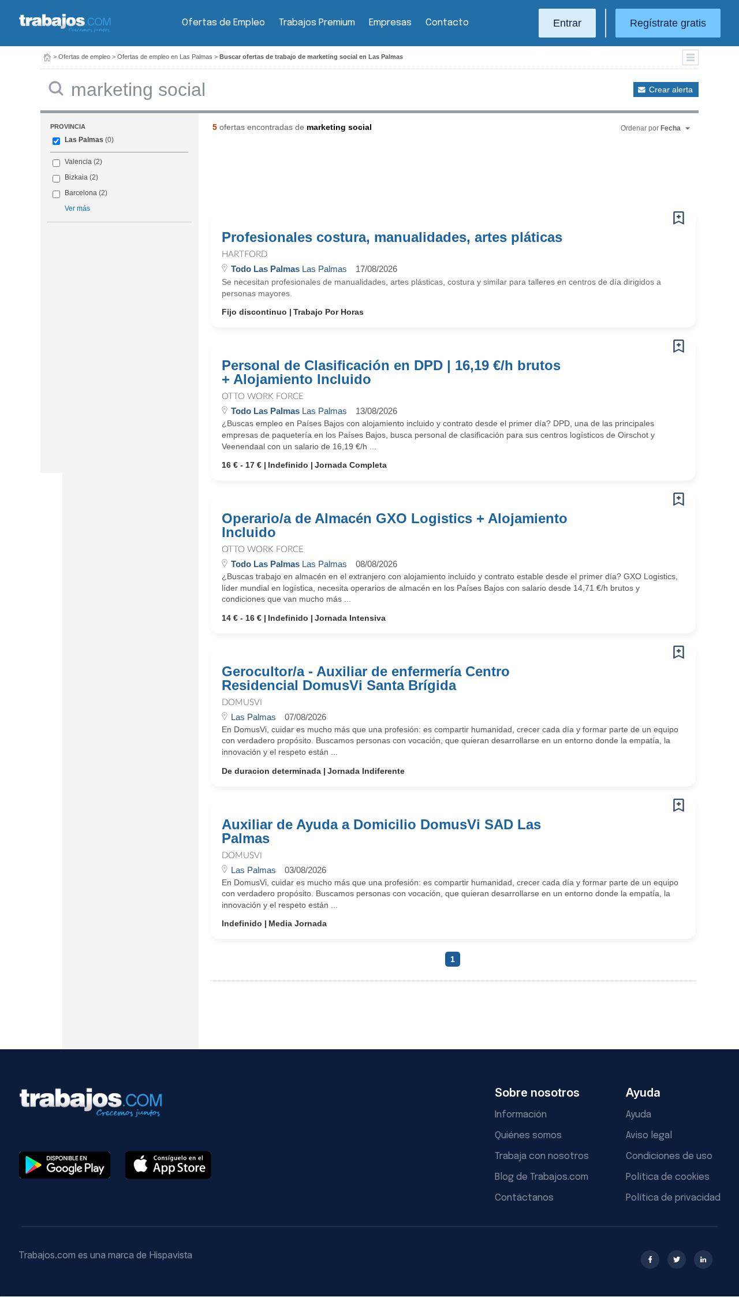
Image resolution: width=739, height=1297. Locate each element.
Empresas (390, 23)
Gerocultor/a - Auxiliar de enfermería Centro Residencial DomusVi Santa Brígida (366, 678)
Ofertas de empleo (84, 56)
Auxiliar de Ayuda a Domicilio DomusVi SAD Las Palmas (381, 831)
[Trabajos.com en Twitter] (676, 1259)
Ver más (77, 208)
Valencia (78, 162)
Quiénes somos (528, 1136)
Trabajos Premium (317, 23)
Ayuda (638, 1115)
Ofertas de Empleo (223, 23)
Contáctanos (524, 1198)
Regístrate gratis (668, 23)
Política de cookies (668, 1177)
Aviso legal (649, 1136)
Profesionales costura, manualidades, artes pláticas (392, 237)
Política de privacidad (673, 1198)
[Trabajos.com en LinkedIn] (703, 1259)
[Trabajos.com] (65, 31)
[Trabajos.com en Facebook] (650, 1259)
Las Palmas (84, 140)
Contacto (447, 23)
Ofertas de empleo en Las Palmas (164, 56)
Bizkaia (76, 177)
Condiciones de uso (669, 1156)
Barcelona (81, 193)
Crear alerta (671, 89)
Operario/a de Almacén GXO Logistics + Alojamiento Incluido (395, 525)
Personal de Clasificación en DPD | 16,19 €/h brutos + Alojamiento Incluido (391, 372)
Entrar (567, 23)
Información (521, 1115)
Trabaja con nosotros (542, 1156)
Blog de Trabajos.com (541, 1177)
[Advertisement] (429, 176)
